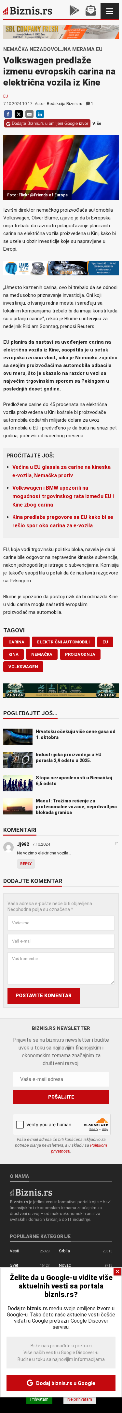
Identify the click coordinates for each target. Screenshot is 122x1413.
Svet (14, 1265)
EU (5, 96)
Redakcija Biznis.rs (64, 103)
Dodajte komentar (32, 881)
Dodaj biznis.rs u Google (65, 1383)
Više (96, 123)
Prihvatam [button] (39, 1399)
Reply (26, 864)
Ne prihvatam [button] (79, 1399)
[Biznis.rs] (31, 1191)
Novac (65, 1265)
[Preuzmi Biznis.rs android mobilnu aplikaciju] (74, 11)
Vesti (14, 1251)
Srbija (64, 1251)
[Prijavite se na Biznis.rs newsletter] (91, 11)
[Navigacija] (110, 11)
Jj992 (23, 844)
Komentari (19, 830)
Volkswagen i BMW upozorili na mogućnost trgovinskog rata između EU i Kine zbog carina (63, 496)
